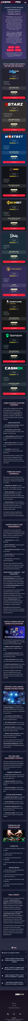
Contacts (14, 1009)
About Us (14, 1007)
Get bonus (14, 101)
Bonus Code (13, 326)
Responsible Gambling (14, 1011)
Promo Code (13, 95)
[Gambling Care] (8, 1001)
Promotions (14, 53)
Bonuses (11, 47)
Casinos (18, 47)
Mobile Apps (14, 50)
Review (14, 80)
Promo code (13, 226)
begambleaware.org (18, 58)
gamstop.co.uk (10, 59)
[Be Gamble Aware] (8, 998)
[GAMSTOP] (19, 998)
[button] (14, 956)
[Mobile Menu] (25, 2)
